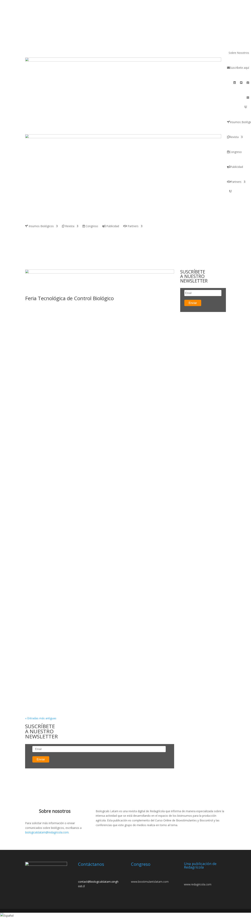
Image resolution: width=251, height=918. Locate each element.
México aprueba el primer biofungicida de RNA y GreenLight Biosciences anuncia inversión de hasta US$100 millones (97, 364)
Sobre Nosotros (239, 53)
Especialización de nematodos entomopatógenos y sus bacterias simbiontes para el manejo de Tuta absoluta (98, 525)
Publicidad (236, 167)
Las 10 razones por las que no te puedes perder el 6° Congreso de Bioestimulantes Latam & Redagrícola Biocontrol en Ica (99, 650)
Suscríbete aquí (239, 67)
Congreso (235, 152)
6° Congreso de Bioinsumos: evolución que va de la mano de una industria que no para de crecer (97, 404)
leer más (34, 328)
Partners (236, 182)
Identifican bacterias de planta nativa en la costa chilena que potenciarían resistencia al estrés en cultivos (91, 690)
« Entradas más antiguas (40, 718)
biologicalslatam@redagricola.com (47, 832)
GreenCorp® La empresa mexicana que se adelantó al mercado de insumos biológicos (92, 320)
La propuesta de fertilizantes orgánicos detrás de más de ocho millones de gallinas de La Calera (99, 605)
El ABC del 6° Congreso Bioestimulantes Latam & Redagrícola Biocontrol (90, 442)
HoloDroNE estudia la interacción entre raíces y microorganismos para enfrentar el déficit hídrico (99, 565)
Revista (234, 137)
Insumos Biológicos (41, 226)
